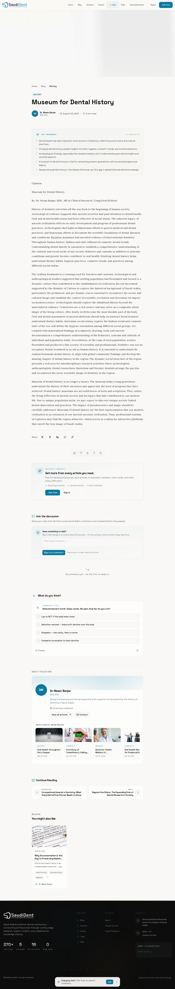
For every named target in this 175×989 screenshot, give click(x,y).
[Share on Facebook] (50, 437)
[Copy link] (72, 437)
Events (101, 5)
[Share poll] (137, 650)
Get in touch (143, 952)
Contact (84, 714)
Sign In (153, 5)
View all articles (59, 714)
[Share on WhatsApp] (65, 437)
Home (70, 5)
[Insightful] (94, 453)
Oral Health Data (137, 5)
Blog (80, 5)
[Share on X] (42, 437)
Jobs (114, 5)
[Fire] (87, 453)
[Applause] (101, 453)
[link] (87, 629)
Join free (166, 5)
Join (110, 982)
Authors (90, 5)
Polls (123, 5)
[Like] (75, 453)
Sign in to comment (53, 552)
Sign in (67, 492)
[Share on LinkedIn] (57, 437)
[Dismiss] (116, 981)
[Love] (81, 453)
